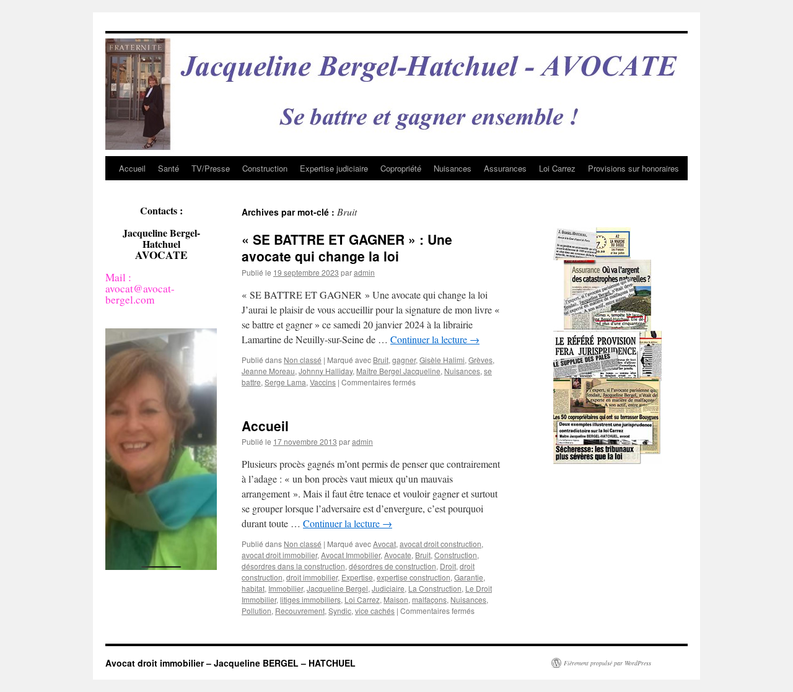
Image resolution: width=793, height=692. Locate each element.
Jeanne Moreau (268, 371)
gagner (404, 359)
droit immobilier (312, 577)
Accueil (132, 168)
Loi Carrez (557, 168)
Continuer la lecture (435, 339)
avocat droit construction (440, 543)
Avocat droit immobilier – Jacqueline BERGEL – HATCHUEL (230, 663)
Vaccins (323, 382)
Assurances (505, 168)
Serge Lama (285, 382)
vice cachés (375, 610)
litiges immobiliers (310, 599)
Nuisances (452, 168)
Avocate (397, 555)
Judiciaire (388, 588)
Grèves (480, 359)
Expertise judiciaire (334, 168)
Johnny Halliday (326, 371)
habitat (253, 588)
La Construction (435, 588)
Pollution (256, 610)
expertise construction (413, 577)
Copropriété (400, 168)
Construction (264, 168)
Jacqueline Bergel (337, 588)
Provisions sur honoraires (633, 168)
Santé (168, 168)
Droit (448, 566)
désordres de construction (392, 566)
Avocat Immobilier (350, 555)
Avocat (384, 543)
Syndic (339, 610)
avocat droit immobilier (279, 555)
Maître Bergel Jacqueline (398, 371)
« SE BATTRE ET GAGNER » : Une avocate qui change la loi (347, 247)
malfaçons (429, 599)
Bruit (380, 359)
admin (364, 272)
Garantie (468, 577)
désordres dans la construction (293, 566)
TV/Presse (210, 168)
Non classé (303, 359)
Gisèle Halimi (442, 359)
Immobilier (285, 588)
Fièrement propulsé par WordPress (607, 663)
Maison (395, 599)
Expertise (357, 577)
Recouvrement (300, 610)
